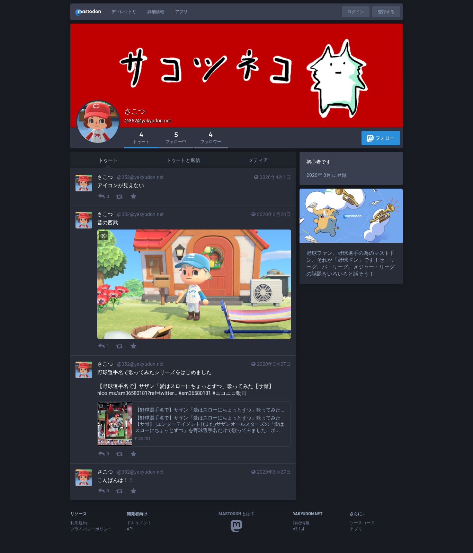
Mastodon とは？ (236, 513)
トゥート (108, 160)
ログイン (355, 11)
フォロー (385, 138)
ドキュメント (139, 522)
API (130, 529)
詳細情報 (156, 11)
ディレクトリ (123, 11)
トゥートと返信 (183, 160)
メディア (258, 160)
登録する (386, 11)
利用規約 (78, 522)
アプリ (181, 11)
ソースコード (362, 522)
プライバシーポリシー (91, 529)
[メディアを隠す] (103, 235)
